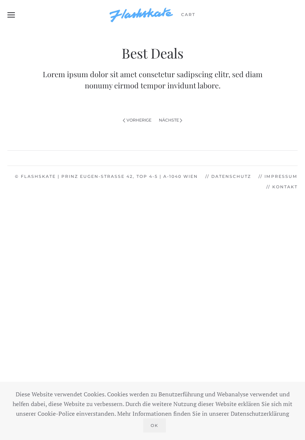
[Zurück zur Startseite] (141, 15)
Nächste (169, 120)
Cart (188, 14)
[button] (11, 15)
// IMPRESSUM (278, 176)
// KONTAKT (282, 186)
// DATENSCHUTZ (228, 176)
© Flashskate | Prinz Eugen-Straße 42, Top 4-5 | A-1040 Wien (106, 176)
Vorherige (138, 120)
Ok (154, 425)
